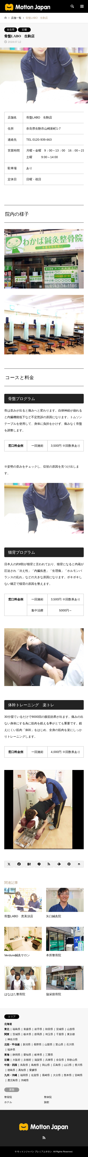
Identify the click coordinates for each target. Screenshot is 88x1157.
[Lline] (39, 864)
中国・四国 (10, 1064)
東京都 (71, 1034)
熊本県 (68, 1075)
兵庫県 (49, 1059)
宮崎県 (78, 1075)
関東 (6, 1034)
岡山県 (46, 1064)
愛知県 (27, 1054)
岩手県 (38, 1029)
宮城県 (60, 1029)
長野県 (37, 1044)
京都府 (27, 1059)
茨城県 (16, 1034)
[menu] (81, 6)
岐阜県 (38, 1054)
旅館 (46, 1102)
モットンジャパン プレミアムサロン (34, 1151)
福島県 (16, 1029)
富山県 (59, 1044)
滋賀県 (38, 1059)
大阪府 (16, 1059)
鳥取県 (24, 1064)
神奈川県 (12, 1039)
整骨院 (8, 1097)
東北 (6, 1029)
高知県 (22, 1070)
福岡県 (24, 1075)
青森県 (27, 1029)
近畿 (24, 29)
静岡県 (16, 1054)
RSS (44, 1137)
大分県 (57, 1075)
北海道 (8, 1024)
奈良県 (11, 29)
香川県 (78, 1064)
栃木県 (27, 1034)
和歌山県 (72, 1059)
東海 (6, 1054)
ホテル (8, 1102)
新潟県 (27, 1044)
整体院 (48, 1097)
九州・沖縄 (10, 1075)
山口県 (68, 1064)
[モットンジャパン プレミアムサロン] (28, 6)
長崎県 (46, 1075)
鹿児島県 (12, 1080)
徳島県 (11, 1070)
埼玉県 (49, 1034)
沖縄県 (25, 1080)
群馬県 (38, 1034)
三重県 (49, 1054)
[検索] (72, 6)
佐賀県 (35, 1075)
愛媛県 (33, 1070)
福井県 (11, 1049)
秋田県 (49, 1029)
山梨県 (48, 1044)
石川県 (70, 1044)
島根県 (35, 1064)
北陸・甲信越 (12, 1044)
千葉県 (60, 1034)
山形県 (71, 1029)
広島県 (57, 1064)
